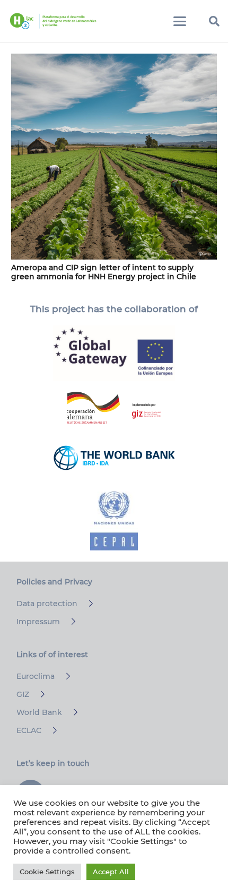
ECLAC (28, 730)
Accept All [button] (111, 871)
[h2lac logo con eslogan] (53, 21)
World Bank (39, 712)
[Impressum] (68, 621)
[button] (180, 21)
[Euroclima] (63, 676)
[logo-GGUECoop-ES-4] (114, 353)
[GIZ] (38, 694)
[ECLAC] (50, 730)
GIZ (22, 694)
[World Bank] (71, 712)
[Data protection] (86, 603)
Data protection (46, 603)
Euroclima (35, 676)
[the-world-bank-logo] (114, 458)
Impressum (38, 621)
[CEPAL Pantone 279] (114, 521)
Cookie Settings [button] (47, 871)
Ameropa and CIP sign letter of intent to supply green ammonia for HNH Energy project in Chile (103, 272)
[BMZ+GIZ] (114, 408)
